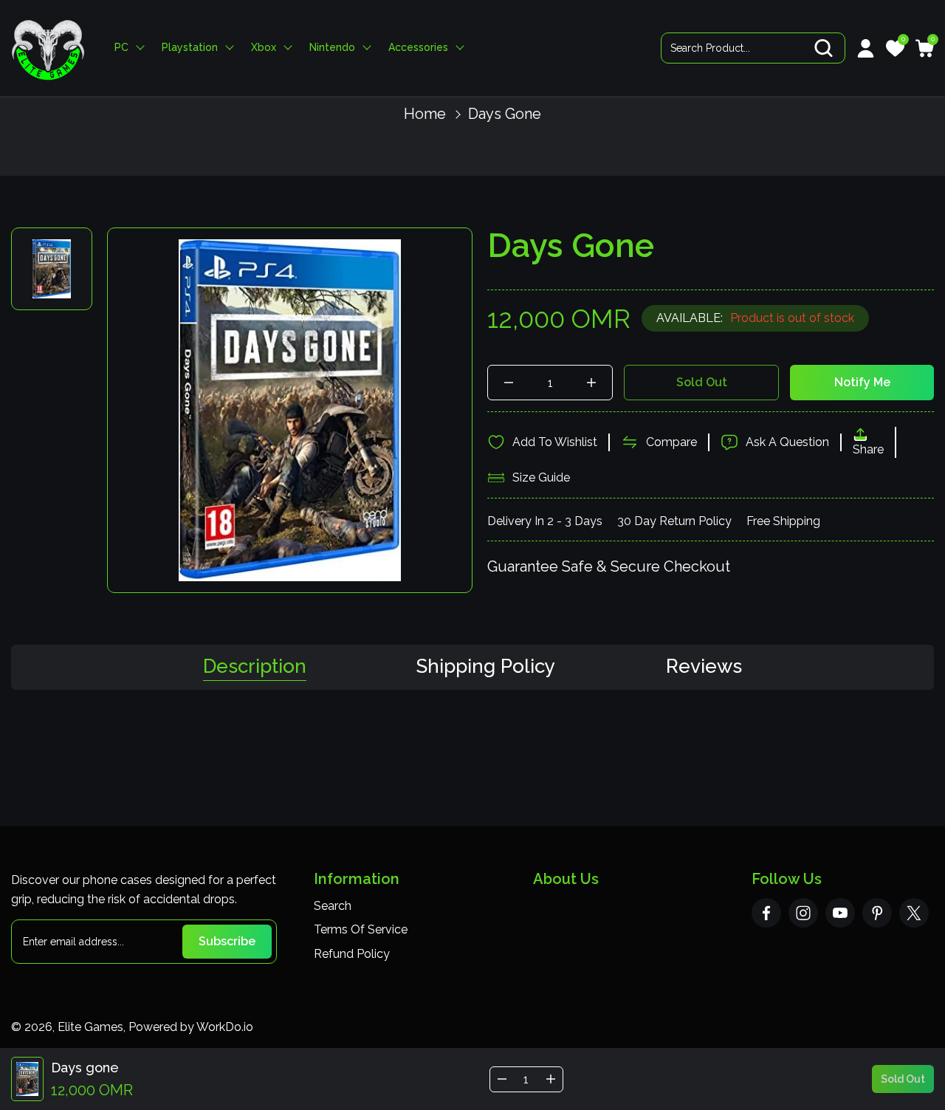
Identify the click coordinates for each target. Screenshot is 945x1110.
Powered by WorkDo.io (190, 1027)
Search (332, 906)
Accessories (418, 47)
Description (254, 666)
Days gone (504, 114)
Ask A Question (787, 442)
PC (121, 47)
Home (425, 114)
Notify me (862, 382)
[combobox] (753, 48)
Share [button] (868, 449)
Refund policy (352, 954)
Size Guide (541, 477)
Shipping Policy (485, 666)
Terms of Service (361, 929)
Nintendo (332, 47)
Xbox (263, 47)
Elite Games (90, 1027)
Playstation (190, 47)
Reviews (704, 666)
